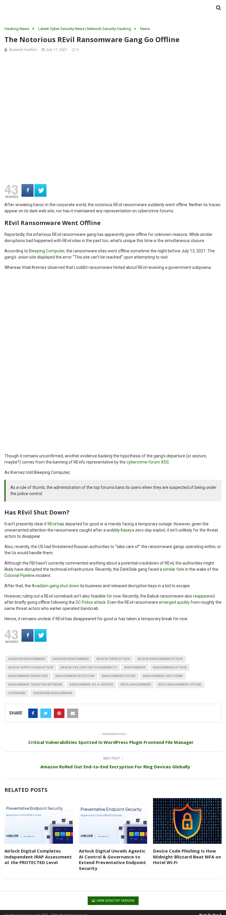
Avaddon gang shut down (55, 585)
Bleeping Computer (46, 251)
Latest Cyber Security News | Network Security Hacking (84, 29)
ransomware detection (74, 676)
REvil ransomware (136, 684)
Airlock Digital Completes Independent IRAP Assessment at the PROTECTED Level (38, 856)
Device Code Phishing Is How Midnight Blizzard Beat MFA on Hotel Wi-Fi (187, 856)
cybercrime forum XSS (148, 462)
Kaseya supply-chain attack (30, 667)
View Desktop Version (115, 901)
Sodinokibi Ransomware (52, 693)
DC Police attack (91, 602)
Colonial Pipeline (19, 575)
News (145, 29)
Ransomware (135, 667)
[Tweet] (40, 190)
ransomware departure (28, 676)
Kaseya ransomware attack (160, 659)
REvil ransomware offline (179, 684)
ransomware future (119, 676)
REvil (52, 524)
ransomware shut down (163, 676)
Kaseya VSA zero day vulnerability (89, 667)
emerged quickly (174, 602)
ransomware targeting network (35, 684)
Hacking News (16, 29)
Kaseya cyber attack (113, 659)
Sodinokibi (17, 693)
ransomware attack (170, 667)
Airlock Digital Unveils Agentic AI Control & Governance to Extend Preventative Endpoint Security (112, 859)
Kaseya (127, 530)
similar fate (173, 569)
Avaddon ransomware (26, 659)
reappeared (204, 596)
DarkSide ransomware (70, 659)
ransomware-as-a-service (91, 684)
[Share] (27, 190)
